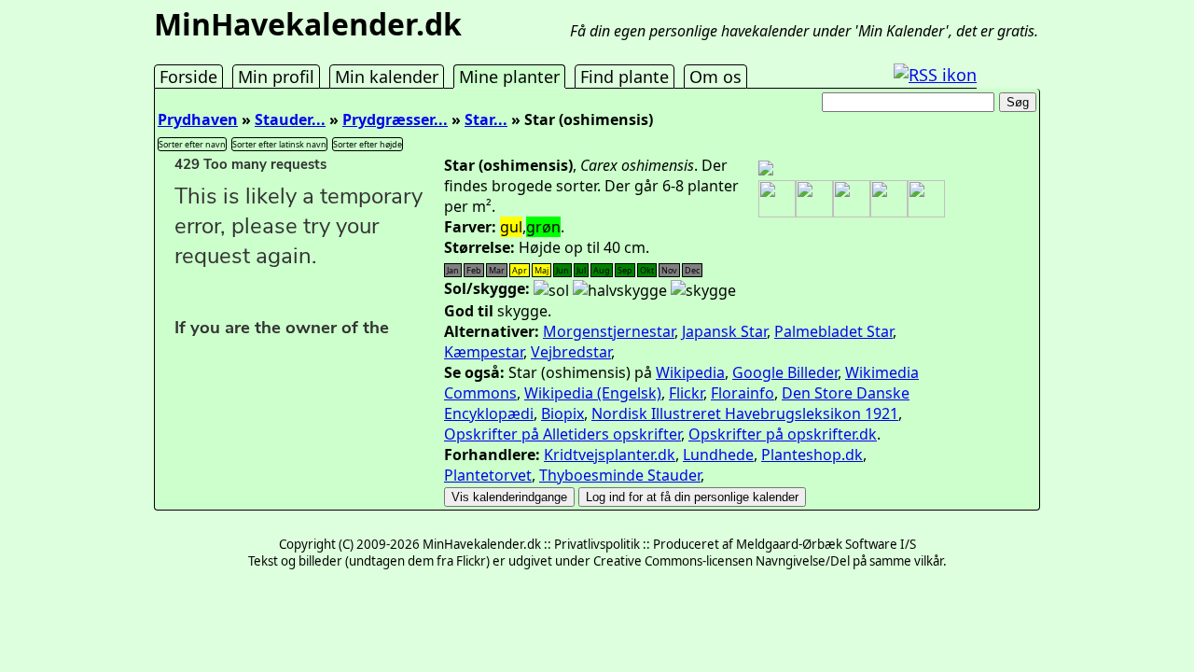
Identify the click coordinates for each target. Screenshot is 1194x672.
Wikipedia (690, 372)
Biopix (562, 413)
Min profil (276, 76)
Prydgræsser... (395, 119)
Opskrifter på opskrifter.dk (782, 434)
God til (468, 311)
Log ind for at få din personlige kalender (692, 497)
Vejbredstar (571, 352)
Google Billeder (785, 372)
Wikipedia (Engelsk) (592, 393)
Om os (715, 76)
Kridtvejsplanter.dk (609, 454)
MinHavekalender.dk (308, 24)
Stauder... (290, 119)
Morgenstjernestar (608, 331)
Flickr (686, 393)
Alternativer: (491, 331)
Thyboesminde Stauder (620, 475)
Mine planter (509, 76)
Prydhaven (198, 119)
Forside (188, 76)
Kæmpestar (483, 352)
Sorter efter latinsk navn (279, 144)
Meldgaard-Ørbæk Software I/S (826, 544)
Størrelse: (479, 247)
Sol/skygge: (487, 288)
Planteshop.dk (812, 454)
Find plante (624, 76)
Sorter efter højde (367, 144)
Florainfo (742, 393)
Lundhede (718, 454)
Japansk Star (724, 331)
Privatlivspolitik (597, 544)
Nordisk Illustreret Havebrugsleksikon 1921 (744, 413)
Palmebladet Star (833, 331)
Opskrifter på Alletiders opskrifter (562, 434)
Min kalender (386, 76)
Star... (486, 119)
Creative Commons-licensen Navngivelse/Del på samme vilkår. (770, 561)
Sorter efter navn (192, 144)
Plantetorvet (488, 475)
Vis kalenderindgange (509, 497)
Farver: (470, 227)
